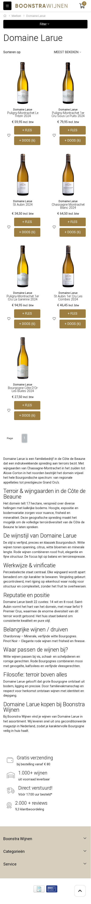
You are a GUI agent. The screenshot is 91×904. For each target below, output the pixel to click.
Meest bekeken (66, 52)
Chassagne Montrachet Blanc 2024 (68, 206)
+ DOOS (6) (27, 140)
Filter (44, 24)
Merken (16, 16)
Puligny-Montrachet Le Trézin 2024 (22, 114)
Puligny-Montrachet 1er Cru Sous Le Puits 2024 (68, 114)
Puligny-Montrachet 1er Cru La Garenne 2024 (23, 297)
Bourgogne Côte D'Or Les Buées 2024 (23, 389)
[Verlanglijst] (8, 135)
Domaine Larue (22, 109)
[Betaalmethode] (39, 888)
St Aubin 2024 (23, 205)
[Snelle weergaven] (37, 69)
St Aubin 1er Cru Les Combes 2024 (68, 297)
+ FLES (27, 130)
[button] (82, 6)
